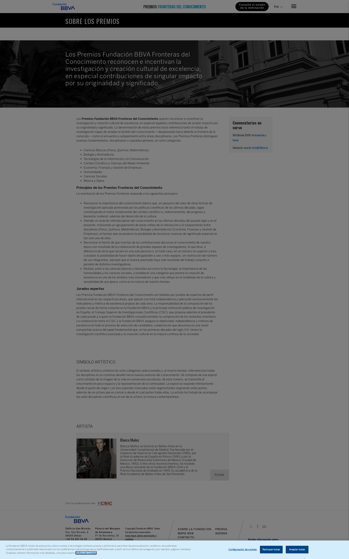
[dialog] (174, 549)
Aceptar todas (297, 549)
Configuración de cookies (242, 549)
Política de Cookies (86, 553)
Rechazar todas (271, 549)
